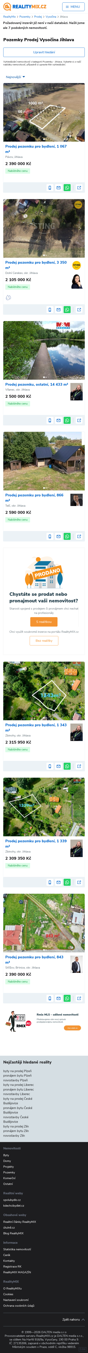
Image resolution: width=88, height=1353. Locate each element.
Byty (6, 1155)
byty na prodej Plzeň (17, 1071)
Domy (7, 1161)
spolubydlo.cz (12, 1200)
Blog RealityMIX (13, 1233)
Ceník (6, 1255)
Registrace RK (12, 1267)
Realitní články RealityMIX (19, 1222)
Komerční (9, 1178)
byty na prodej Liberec (18, 1085)
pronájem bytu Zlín (16, 1131)
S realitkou (44, 622)
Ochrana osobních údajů (18, 1306)
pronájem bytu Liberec (18, 1089)
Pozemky (9, 1172)
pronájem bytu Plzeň (17, 1076)
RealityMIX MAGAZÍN (17, 1272)
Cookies (8, 1294)
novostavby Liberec (16, 1094)
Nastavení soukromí (15, 1300)
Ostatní (8, 1184)
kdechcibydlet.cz (13, 1206)
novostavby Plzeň (15, 1080)
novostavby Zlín (14, 1136)
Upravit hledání (44, 52)
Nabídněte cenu (18, 171)
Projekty (8, 1167)
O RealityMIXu (12, 1288)
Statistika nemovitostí (17, 1249)
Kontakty (9, 1261)
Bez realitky (44, 640)
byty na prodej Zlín (16, 1126)
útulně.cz (9, 1228)
